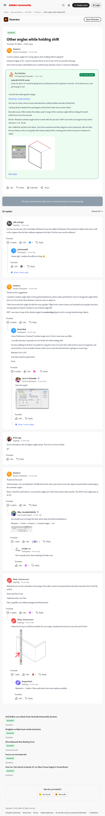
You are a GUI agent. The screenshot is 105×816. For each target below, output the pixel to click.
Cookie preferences (46, 813)
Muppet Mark (27, 681)
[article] (52, 233)
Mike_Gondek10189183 (26, 512)
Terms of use (27, 813)
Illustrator (28, 12)
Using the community (12, 813)
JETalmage (17, 438)
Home (6, 12)
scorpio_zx (26, 548)
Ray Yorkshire (20, 73)
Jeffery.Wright (18, 222)
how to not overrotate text (15, 754)
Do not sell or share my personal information (71, 813)
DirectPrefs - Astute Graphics (19, 99)
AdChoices (94, 813)
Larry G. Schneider (29, 378)
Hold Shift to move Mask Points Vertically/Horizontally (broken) (31, 716)
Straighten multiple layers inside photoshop (23, 729)
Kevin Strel (21, 329)
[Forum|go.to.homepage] (20, 5)
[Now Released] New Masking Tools (20, 742)
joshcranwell (22, 249)
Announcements (11, 750)
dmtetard (16, 49)
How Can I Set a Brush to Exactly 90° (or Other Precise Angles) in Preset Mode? (36, 767)
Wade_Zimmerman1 (21, 579)
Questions (37, 12)
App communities (17, 12)
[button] (5, 6)
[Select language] (69, 5)
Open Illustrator (92, 19)
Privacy (35, 813)
